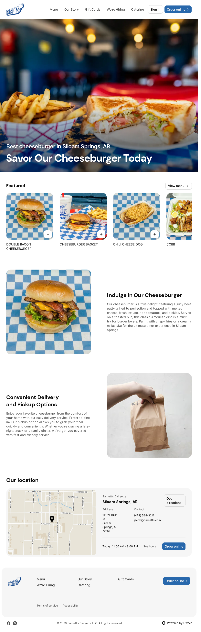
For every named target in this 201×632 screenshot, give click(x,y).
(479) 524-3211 (144, 515)
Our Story (71, 9)
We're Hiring (116, 9)
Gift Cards (92, 9)
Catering (137, 9)
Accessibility (71, 605)
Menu (54, 9)
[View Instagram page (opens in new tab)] (15, 623)
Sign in (155, 9)
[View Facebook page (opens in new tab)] (8, 623)
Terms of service (47, 605)
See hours (149, 546)
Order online (174, 546)
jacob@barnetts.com (147, 520)
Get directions (174, 500)
